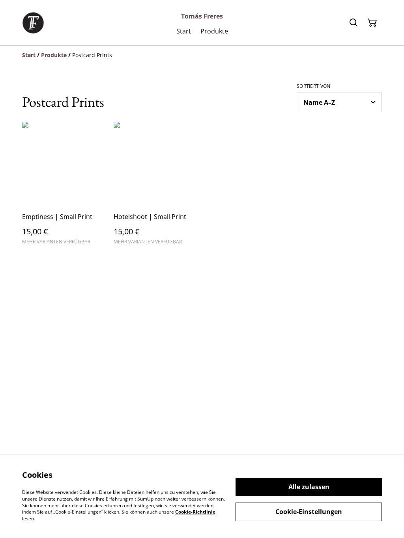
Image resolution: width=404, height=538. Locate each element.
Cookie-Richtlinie (195, 511)
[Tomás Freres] (33, 23)
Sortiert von (314, 86)
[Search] (353, 23)
